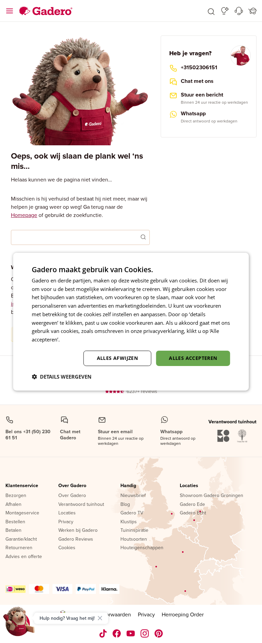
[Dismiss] (100, 618)
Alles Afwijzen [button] (117, 358)
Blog (125, 504)
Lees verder (74, 339)
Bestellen (15, 522)
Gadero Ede (192, 504)
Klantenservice (21, 486)
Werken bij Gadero (78, 530)
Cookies (66, 548)
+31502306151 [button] (199, 67)
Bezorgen (15, 496)
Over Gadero (72, 486)
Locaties (67, 513)
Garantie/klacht (21, 539)
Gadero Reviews (75, 539)
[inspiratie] (225, 11)
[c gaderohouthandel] (131, 633)
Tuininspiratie (134, 530)
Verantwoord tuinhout (81, 504)
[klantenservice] (239, 11)
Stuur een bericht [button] (202, 94)
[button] (211, 11)
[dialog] (131, 321)
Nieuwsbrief (133, 496)
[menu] (9, 11)
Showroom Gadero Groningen (211, 496)
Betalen (13, 530)
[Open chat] (19, 624)
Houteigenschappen (141, 548)
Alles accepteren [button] (193, 358)
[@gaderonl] (103, 633)
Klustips (128, 522)
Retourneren (18, 548)
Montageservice (22, 513)
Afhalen (13, 504)
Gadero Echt (193, 513)
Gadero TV (131, 513)
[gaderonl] (145, 633)
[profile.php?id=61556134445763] (117, 633)
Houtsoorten (133, 539)
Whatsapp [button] (193, 113)
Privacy (65, 522)
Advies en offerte (23, 557)
